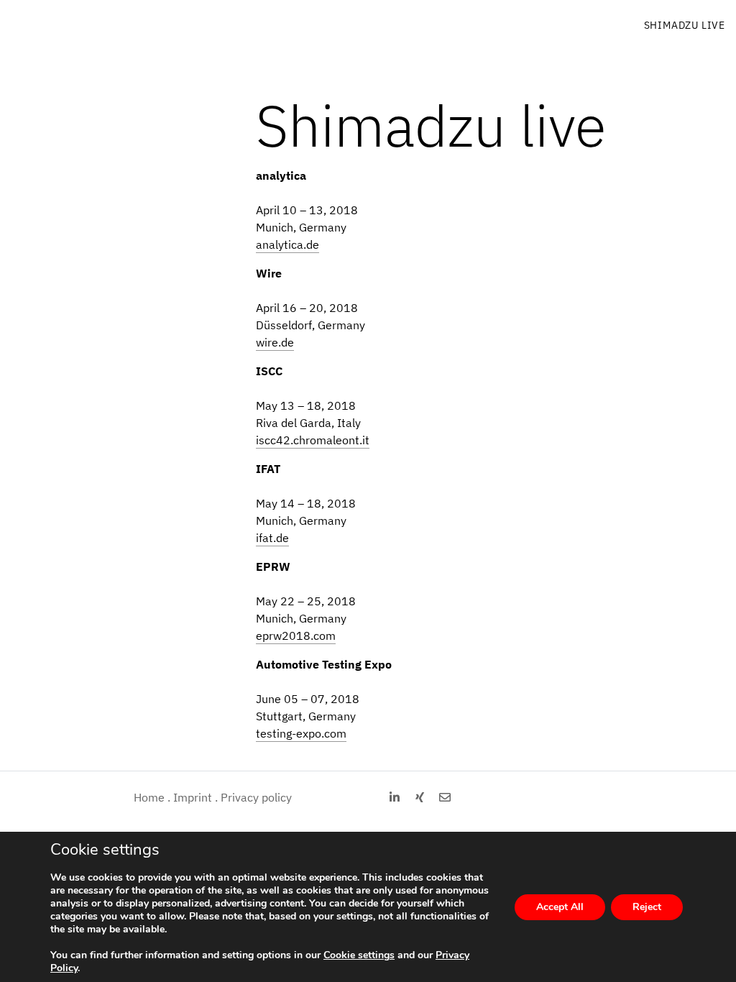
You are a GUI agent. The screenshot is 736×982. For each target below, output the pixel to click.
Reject (646, 907)
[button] (395, 797)
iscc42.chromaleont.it (312, 440)
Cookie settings (359, 955)
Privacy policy (256, 797)
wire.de (275, 342)
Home (149, 797)
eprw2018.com (296, 635)
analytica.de (287, 244)
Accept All (560, 907)
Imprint (192, 797)
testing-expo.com (301, 733)
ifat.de (272, 538)
